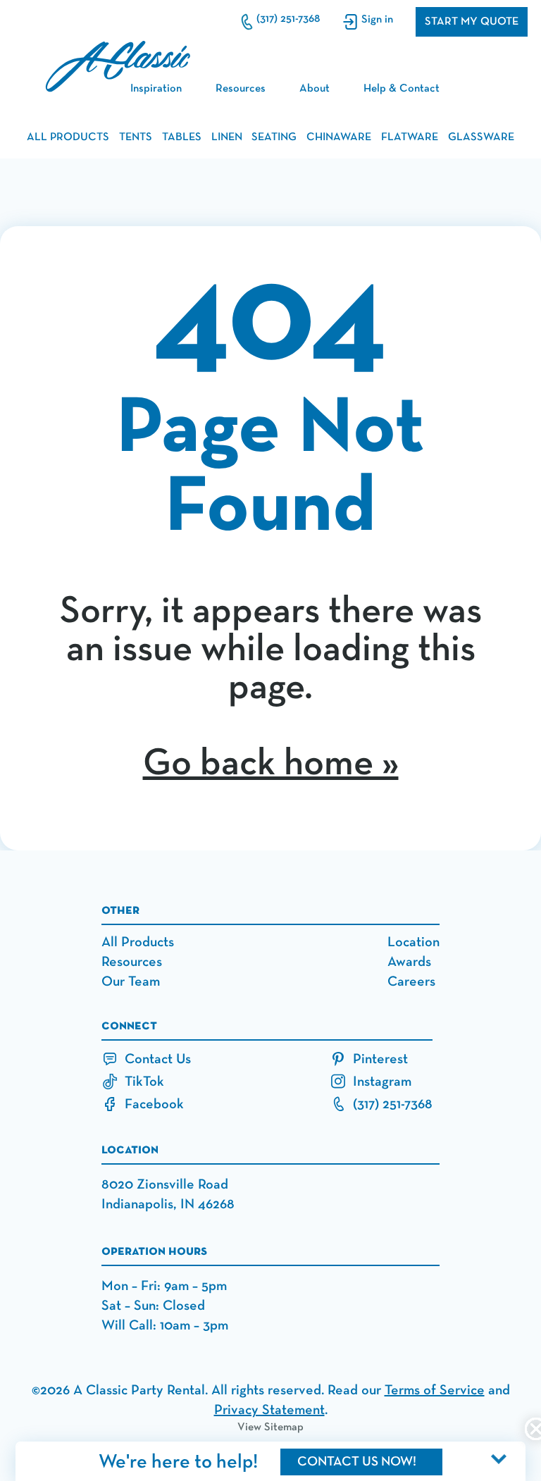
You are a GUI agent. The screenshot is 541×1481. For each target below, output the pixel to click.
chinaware (338, 137)
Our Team (130, 981)
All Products (137, 942)
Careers (411, 981)
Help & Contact (401, 88)
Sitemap (284, 1427)
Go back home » (271, 764)
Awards (409, 962)
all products (68, 137)
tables (181, 137)
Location (413, 942)
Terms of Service (435, 1390)
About (314, 88)
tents (135, 137)
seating (274, 137)
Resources (241, 88)
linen (226, 137)
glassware (481, 137)
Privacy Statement (269, 1410)
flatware (409, 137)
